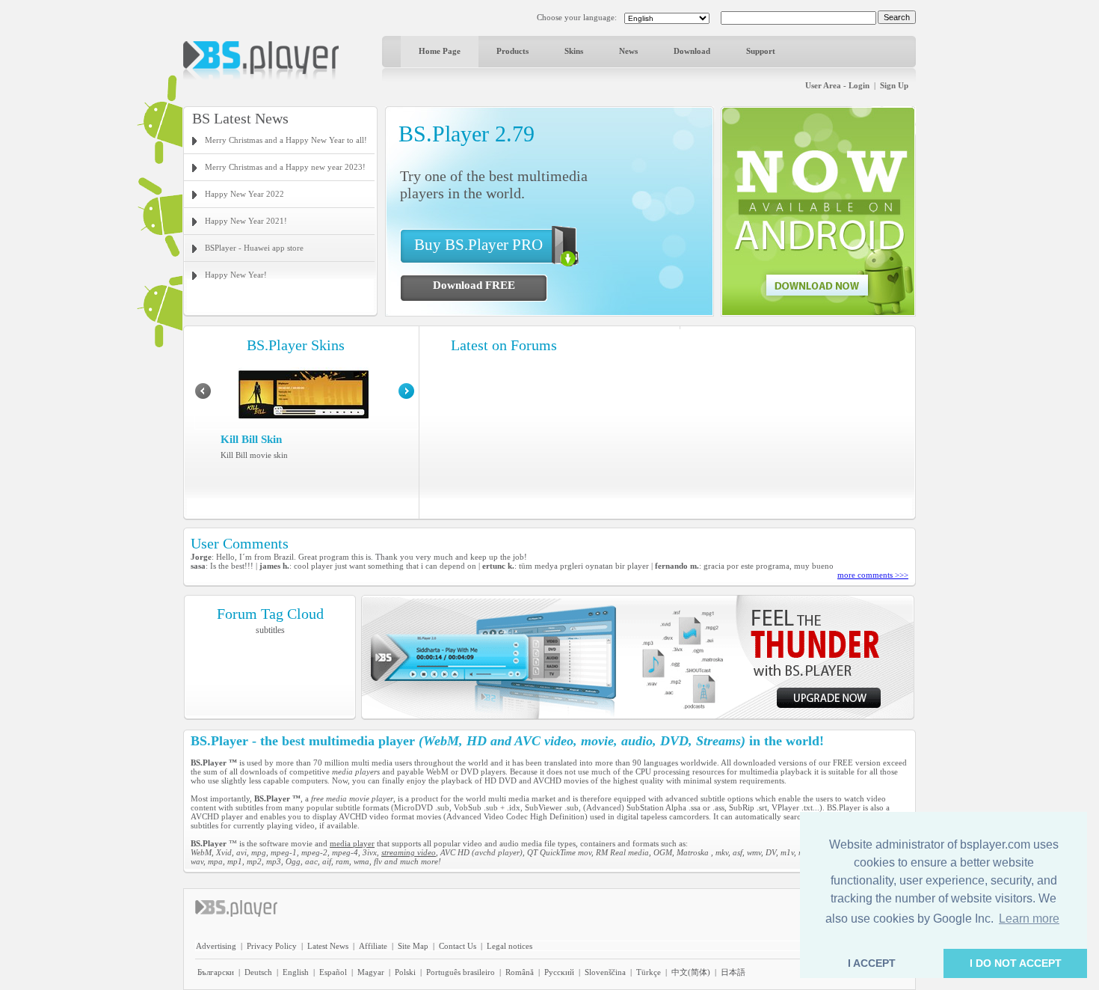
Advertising (216, 945)
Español (333, 972)
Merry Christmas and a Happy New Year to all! (286, 139)
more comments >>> (872, 574)
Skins (573, 50)
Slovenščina (605, 972)
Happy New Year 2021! (246, 220)
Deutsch (258, 972)
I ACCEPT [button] (872, 963)
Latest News (327, 945)
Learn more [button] (1029, 918)
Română (519, 972)
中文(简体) (690, 972)
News (628, 50)
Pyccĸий (559, 972)
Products (512, 50)
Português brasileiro (460, 972)
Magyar (370, 972)
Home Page (440, 50)
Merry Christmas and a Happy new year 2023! (285, 166)
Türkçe (648, 972)
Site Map (413, 945)
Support (760, 50)
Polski (405, 972)
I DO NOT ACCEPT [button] (1016, 963)
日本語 (733, 972)
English (296, 972)
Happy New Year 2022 (244, 193)
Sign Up (894, 85)
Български (215, 972)
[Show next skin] (406, 395)
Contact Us (457, 945)
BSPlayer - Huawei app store (254, 247)
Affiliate (373, 945)
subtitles (270, 630)
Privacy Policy (272, 945)
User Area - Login (837, 85)
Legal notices (509, 945)
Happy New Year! (236, 274)
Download (692, 50)
